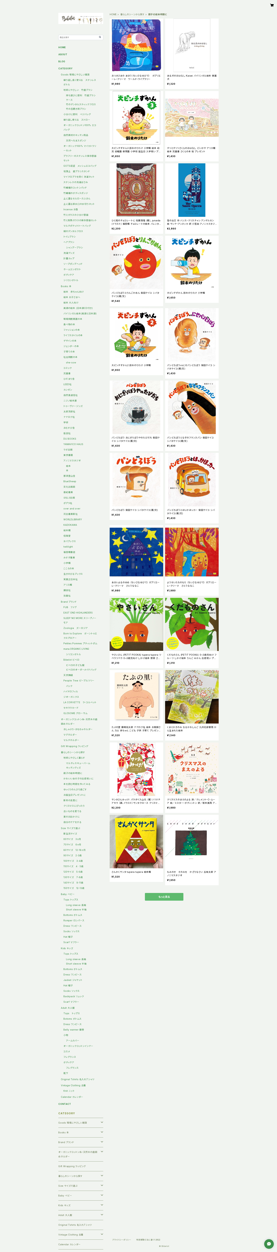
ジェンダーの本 (71, 346)
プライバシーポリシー (121, 1240)
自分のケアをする (72, 822)
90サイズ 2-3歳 (72, 855)
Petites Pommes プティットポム (80, 643)
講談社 (67, 590)
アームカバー (72, 1040)
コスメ (66, 1051)
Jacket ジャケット (72, 980)
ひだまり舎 (69, 378)
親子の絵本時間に (72, 773)
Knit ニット (69, 1090)
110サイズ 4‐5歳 (73, 866)
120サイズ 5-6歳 (73, 871)
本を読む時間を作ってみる (77, 784)
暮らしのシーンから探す (132, 14)
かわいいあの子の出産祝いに (78, 778)
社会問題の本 (70, 357)
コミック (67, 368)
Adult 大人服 (68, 1008)
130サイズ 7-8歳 (73, 877)
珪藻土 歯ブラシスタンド (76, 171)
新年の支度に (70, 800)
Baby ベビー (68, 894)
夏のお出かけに (71, 816)
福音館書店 (69, 552)
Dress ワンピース (72, 926)
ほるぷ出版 (69, 497)
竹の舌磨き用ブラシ (76, 108)
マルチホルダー (71, 740)
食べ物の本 (69, 324)
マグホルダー (70, 734)
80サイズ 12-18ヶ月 (74, 850)
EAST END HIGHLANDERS (79, 612)
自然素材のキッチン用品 (75, 135)
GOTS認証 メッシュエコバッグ (80, 165)
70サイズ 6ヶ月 (72, 844)
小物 (65, 1035)
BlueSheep (69, 481)
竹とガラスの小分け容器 (75, 214)
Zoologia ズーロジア (75, 628)
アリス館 (67, 584)
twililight (68, 546)
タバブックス (69, 541)
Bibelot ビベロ (71, 659)
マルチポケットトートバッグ (77, 225)
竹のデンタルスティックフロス (81, 104)
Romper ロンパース (73, 920)
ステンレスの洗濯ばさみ (75, 182)
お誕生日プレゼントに (74, 795)
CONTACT (64, 1104)
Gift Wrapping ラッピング (74, 746)
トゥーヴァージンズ (73, 406)
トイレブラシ (69, 236)
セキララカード (71, 707)
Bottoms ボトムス (72, 915)
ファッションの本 (71, 329)
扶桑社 (67, 595)
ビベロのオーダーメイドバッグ (81, 669)
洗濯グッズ (69, 253)
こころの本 (68, 568)
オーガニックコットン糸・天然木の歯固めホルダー (77, 1154)
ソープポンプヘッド (73, 263)
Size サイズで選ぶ (70, 828)
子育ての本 (69, 351)
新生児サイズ (71, 833)
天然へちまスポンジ (76, 140)
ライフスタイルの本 (73, 335)
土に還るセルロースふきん (76, 198)
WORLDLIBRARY (72, 519)
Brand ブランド (69, 601)
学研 (65, 422)
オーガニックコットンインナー (78, 1046)
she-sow (71, 362)
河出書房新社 (70, 514)
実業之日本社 (70, 579)
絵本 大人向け (71, 302)
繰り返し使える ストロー (76, 119)
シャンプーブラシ (74, 247)
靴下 (65, 1073)
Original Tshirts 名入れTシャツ (77, 1079)
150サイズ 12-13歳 (73, 888)
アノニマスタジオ (72, 460)
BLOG (61, 61)
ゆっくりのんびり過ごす (75, 789)
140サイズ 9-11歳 (73, 882)
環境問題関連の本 (72, 319)
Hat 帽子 (68, 936)
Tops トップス (70, 899)
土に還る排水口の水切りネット (79, 204)
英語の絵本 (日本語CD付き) (78, 308)
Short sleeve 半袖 (76, 909)
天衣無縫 (68, 675)
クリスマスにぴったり (74, 805)
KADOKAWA (70, 525)
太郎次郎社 (69, 411)
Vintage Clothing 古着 (73, 1085)
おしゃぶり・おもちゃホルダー (78, 729)
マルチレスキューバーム (78, 763)
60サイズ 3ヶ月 (72, 839)
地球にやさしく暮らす (74, 757)
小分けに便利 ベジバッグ (77, 114)
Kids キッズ (67, 948)
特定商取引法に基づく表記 (148, 1240)
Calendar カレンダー (72, 1097)
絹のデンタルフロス (73, 231)
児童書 (67, 373)
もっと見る (164, 896)
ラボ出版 (68, 449)
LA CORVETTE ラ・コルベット (80, 702)
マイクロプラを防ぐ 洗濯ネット (79, 176)
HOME (113, 14)
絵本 (68, 466)
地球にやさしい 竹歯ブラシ (77, 90)
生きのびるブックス (73, 574)
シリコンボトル (70, 280)
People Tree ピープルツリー (78, 680)
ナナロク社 (69, 417)
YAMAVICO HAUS (73, 444)
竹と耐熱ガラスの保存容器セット (80, 220)
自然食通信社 (70, 395)
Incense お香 (70, 209)
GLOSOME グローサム (75, 713)
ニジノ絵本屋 (70, 400)
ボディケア (68, 274)
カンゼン (67, 389)
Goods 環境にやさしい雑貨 (75, 74)
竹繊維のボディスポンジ (75, 193)
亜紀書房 (68, 492)
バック (69, 686)
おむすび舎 (69, 427)
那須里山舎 (69, 476)
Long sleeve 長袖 (76, 905)
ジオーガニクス (71, 697)
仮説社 (67, 433)
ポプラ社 (67, 503)
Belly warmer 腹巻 (73, 1029)
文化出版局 (69, 486)
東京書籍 (68, 455)
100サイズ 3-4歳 (73, 860)
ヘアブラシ (68, 242)
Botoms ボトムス (72, 1018)
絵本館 (67, 530)
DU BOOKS (69, 438)
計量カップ (69, 258)
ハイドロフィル (70, 691)
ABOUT (62, 54)
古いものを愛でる (72, 811)
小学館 (67, 563)
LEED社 (67, 384)
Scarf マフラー (71, 942)
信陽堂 (67, 535)
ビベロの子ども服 (75, 665)
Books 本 (66, 286)
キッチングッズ (73, 767)
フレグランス (69, 1057)
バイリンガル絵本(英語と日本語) (80, 313)
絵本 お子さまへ (71, 297)
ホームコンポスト (72, 269)
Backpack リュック (73, 996)
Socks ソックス (71, 931)
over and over (71, 508)
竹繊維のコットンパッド (75, 187)
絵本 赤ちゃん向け (73, 291)
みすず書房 (69, 557)
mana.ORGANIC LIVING (76, 648)
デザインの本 (70, 340)
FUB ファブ (70, 607)
